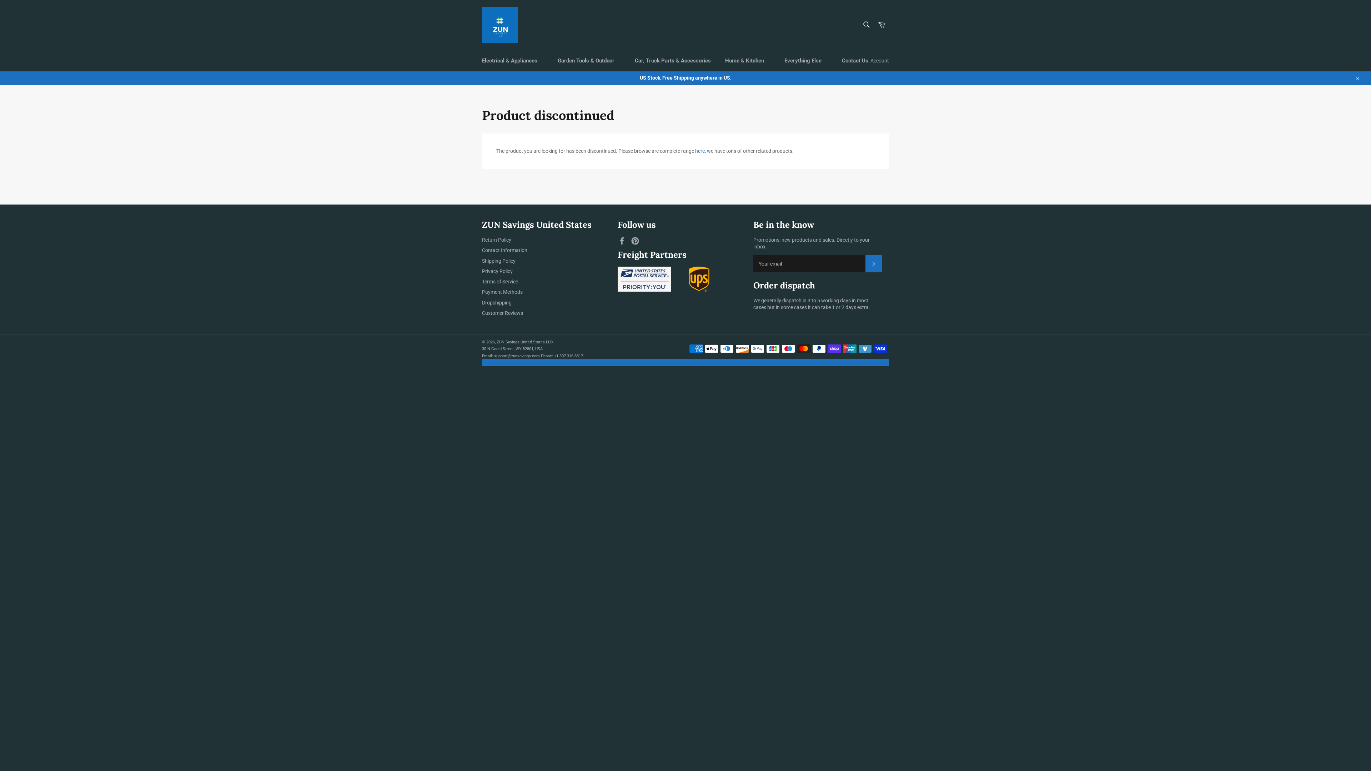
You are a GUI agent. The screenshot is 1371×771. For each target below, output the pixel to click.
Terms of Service (500, 281)
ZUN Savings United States (521, 342)
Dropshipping (497, 303)
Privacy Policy (497, 271)
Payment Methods (502, 292)
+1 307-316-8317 (568, 356)
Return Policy (496, 240)
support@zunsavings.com (517, 356)
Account (879, 61)
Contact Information (504, 250)
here (700, 151)
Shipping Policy (499, 261)
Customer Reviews (502, 313)
